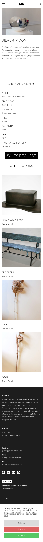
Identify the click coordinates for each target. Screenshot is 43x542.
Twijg (5, 325)
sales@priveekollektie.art (11, 435)
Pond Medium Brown (13, 220)
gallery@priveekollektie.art (12, 451)
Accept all (21, 535)
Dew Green (8, 272)
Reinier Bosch (7, 96)
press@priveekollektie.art (12, 464)
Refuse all (21, 529)
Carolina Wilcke (19, 96)
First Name (7, 498)
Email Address (8, 488)
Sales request (21, 156)
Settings (21, 523)
